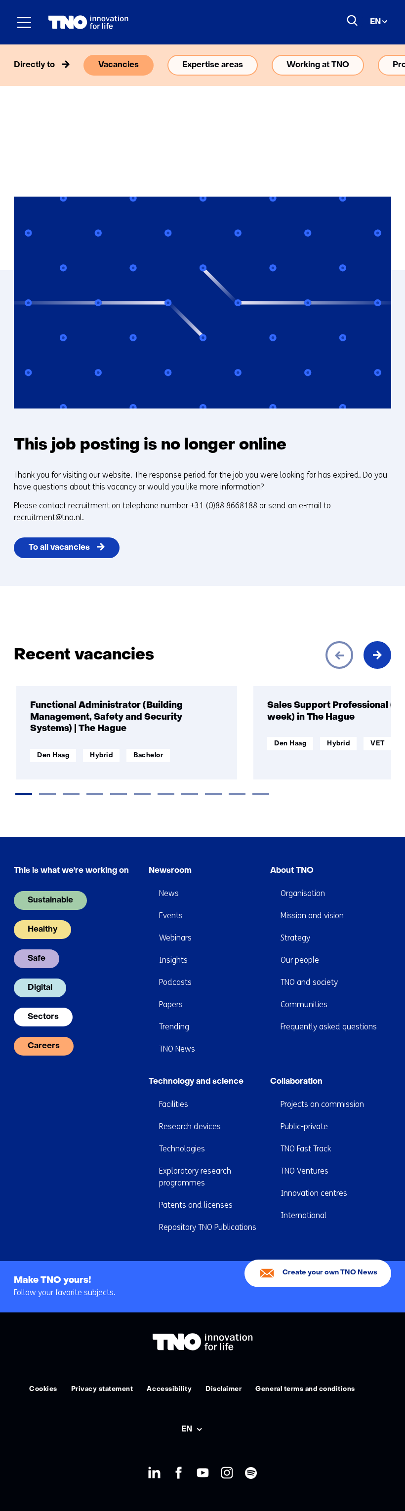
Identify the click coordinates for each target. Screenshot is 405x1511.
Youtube (202, 1473)
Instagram (227, 1473)
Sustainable (50, 900)
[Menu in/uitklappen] (24, 22)
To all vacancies (59, 548)
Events (171, 915)
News (169, 893)
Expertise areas (212, 65)
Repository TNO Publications (207, 1227)
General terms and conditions (305, 1389)
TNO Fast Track (306, 1148)
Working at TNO (317, 65)
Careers (44, 1046)
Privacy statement (102, 1389)
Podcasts (175, 982)
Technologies (182, 1148)
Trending (174, 1026)
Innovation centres (314, 1193)
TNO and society (309, 982)
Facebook (178, 1473)
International (303, 1215)
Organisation (303, 893)
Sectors (43, 1017)
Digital (40, 988)
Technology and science (196, 1082)
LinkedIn (154, 1473)
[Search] (352, 20)
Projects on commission (322, 1104)
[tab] (23, 794)
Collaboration (296, 1082)
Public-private (304, 1126)
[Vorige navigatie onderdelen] (27, 65)
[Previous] (339, 655)
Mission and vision (312, 915)
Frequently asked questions (329, 1026)
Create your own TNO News (330, 1272)
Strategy (295, 937)
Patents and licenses (196, 1205)
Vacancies (118, 65)
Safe (36, 959)
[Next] (377, 655)
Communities (304, 1004)
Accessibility (169, 1389)
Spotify (251, 1473)
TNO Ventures (304, 1171)
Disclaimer (223, 1389)
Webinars (175, 937)
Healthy (42, 930)
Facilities (173, 1104)
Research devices (190, 1126)
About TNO (292, 871)
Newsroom (170, 871)
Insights (173, 960)
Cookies (43, 1389)
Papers (171, 1004)
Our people (300, 960)
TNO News (177, 1049)
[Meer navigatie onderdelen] (377, 65)
